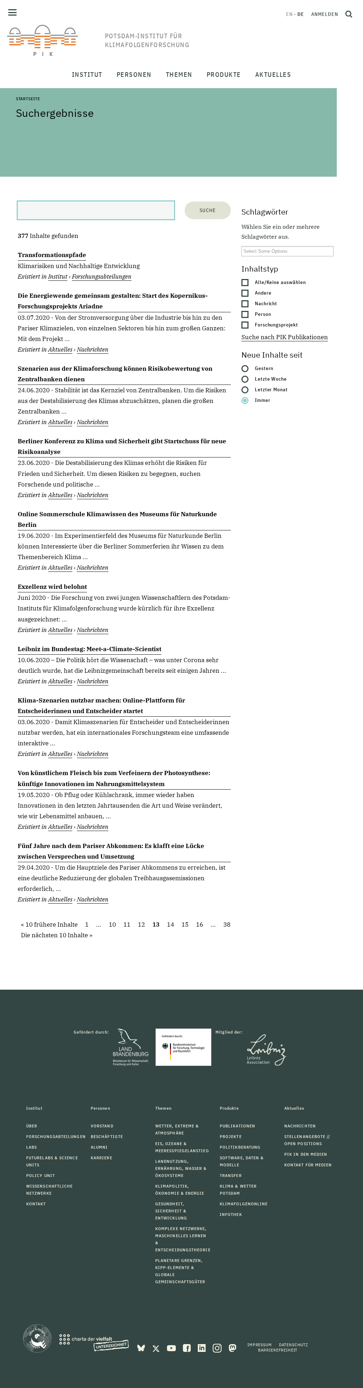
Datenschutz (293, 1344)
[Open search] (349, 14)
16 (199, 924)
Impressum (259, 1344)
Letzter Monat (271, 389)
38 (226, 924)
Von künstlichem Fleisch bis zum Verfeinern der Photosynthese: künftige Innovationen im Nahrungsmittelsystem (114, 778)
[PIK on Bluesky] (141, 1347)
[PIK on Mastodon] (232, 1347)
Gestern (264, 368)
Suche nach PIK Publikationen (284, 337)
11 (126, 924)
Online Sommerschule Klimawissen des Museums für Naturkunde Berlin (117, 519)
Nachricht (266, 303)
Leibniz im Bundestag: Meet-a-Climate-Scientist (89, 649)
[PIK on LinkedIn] (202, 1347)
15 (185, 924)
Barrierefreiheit (277, 1350)
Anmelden (324, 14)
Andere (263, 293)
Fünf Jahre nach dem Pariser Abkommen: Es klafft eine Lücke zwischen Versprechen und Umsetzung (111, 851)
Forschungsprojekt (276, 325)
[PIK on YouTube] (172, 1347)
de (300, 14)
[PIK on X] (156, 1347)
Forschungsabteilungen (102, 276)
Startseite (28, 98)
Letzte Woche (271, 379)
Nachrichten (92, 349)
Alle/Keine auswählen (280, 282)
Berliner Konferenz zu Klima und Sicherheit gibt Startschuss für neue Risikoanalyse (122, 446)
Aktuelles (60, 349)
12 (141, 924)
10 (112, 924)
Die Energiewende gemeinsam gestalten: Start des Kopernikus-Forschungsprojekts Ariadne (113, 301)
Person (263, 314)
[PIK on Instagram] (218, 1347)
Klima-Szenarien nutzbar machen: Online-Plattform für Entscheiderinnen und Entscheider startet (101, 705)
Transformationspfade (52, 255)
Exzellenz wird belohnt (52, 587)
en (289, 14)
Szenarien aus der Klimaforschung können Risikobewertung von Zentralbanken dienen (115, 374)
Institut (57, 276)
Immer (262, 400)
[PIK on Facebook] (187, 1347)
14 (170, 924)
